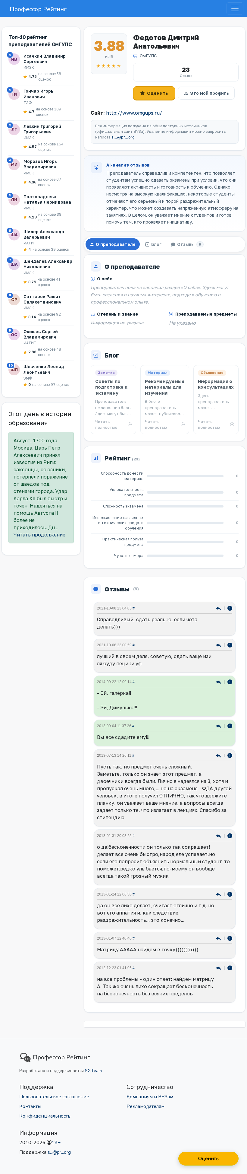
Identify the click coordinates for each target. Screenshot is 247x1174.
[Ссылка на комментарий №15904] (219, 755)
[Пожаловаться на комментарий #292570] (229, 644)
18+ (56, 1142)
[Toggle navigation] (235, 8)
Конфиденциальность (44, 1116)
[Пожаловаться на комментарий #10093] (229, 967)
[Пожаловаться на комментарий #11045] (229, 835)
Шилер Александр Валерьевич (43, 234)
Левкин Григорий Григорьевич (42, 129)
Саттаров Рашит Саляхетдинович (42, 299)
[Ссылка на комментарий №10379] (219, 938)
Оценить (157, 93)
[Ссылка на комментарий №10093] (219, 967)
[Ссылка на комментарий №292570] (219, 644)
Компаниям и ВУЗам (150, 1096)
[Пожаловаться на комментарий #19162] (229, 725)
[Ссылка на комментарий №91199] (219, 681)
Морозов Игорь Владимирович (40, 164)
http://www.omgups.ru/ (134, 113)
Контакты (30, 1106)
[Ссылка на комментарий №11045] (219, 835)
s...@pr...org (123, 137)
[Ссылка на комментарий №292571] (219, 608)
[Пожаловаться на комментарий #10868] (229, 894)
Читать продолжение (39, 535)
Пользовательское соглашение (54, 1096)
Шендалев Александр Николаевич (47, 264)
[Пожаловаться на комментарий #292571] (229, 608)
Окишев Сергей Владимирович (40, 334)
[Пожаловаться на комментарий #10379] (229, 938)
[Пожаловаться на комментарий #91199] (229, 681)
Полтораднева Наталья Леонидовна (47, 199)
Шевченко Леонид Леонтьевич (43, 369)
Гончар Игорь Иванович (38, 93)
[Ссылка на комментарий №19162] (219, 725)
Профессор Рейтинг (38, 9)
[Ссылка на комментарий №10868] (219, 894)
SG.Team (93, 1071)
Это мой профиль (209, 93)
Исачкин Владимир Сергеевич (44, 58)
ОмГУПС (148, 55)
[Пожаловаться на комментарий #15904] (229, 755)
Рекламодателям (145, 1106)
